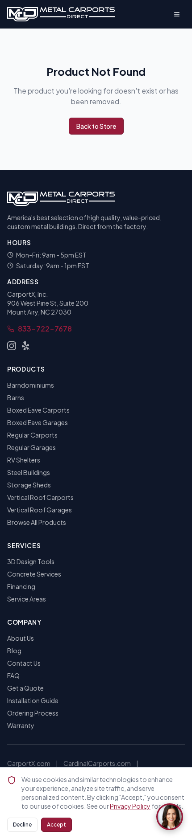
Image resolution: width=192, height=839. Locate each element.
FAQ (13, 675)
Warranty (20, 725)
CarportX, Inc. (27, 294)
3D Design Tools (30, 561)
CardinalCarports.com (97, 763)
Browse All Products (36, 522)
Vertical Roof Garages (39, 510)
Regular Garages (31, 447)
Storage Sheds (29, 485)
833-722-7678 (45, 328)
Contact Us (24, 663)
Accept (56, 824)
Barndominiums (30, 385)
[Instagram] (11, 345)
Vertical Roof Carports (40, 497)
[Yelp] (25, 345)
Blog (14, 651)
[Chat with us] (169, 816)
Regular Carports (32, 435)
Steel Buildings (28, 472)
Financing (21, 586)
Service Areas (26, 599)
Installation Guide (32, 700)
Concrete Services (34, 574)
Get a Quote (25, 688)
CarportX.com (28, 763)
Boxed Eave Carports (38, 410)
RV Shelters (23, 460)
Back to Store (96, 126)
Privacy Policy (130, 806)
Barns (15, 397)
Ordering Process (32, 713)
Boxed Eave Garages (37, 422)
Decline (22, 824)
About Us (20, 638)
